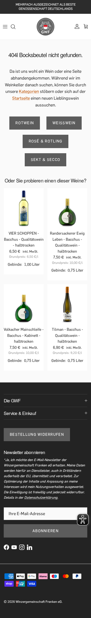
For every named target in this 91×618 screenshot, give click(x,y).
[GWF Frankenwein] (45, 26)
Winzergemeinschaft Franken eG (39, 602)
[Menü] (5, 27)
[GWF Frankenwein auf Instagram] (21, 547)
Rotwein (24, 123)
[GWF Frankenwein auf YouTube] (14, 547)
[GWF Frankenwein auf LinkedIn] (29, 547)
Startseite (21, 98)
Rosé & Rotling (46, 141)
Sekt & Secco (45, 159)
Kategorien (29, 91)
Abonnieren (45, 531)
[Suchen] (15, 27)
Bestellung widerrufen (37, 434)
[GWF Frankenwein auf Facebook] (6, 547)
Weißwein (64, 123)
